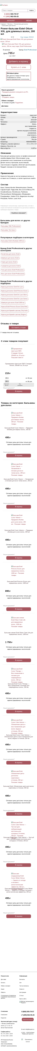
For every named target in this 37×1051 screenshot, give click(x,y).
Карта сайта (22, 999)
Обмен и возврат (5, 986)
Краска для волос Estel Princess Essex (14, 291)
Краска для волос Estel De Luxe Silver (14, 294)
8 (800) (11, 14)
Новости (21, 989)
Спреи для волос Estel (8, 262)
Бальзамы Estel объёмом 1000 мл (12, 241)
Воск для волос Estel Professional (12, 274)
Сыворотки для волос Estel (10, 266)
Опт (20, 982)
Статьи (21, 995)
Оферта (3, 992)
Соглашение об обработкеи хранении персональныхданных (8, 997)
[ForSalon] (8, 6)
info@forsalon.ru (29, 1029)
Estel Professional (30, 50)
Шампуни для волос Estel (10, 258)
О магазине (4, 1014)
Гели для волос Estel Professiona (12, 270)
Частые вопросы (24, 986)
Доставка (3, 979)
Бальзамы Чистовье (8, 230)
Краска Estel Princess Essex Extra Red (14, 306)
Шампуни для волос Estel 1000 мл (12, 302)
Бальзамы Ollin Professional (10, 226)
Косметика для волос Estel (10, 254)
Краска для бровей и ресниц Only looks (14, 310)
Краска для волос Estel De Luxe (12, 287)
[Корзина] (29, 6)
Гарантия (3, 1018)
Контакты (22, 979)
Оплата (3, 982)
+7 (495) (11, 16)
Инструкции (22, 992)
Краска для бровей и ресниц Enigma (13, 314)
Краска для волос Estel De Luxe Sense (14, 299)
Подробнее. (19, 102)
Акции (2, 989)
